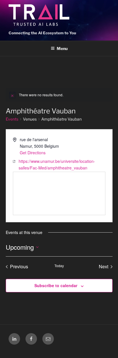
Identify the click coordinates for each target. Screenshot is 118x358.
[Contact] (48, 339)
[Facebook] (31, 339)
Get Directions (33, 152)
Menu (62, 48)
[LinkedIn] (14, 339)
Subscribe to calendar (55, 285)
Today (59, 265)
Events (12, 119)
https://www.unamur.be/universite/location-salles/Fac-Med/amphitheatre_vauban (57, 164)
